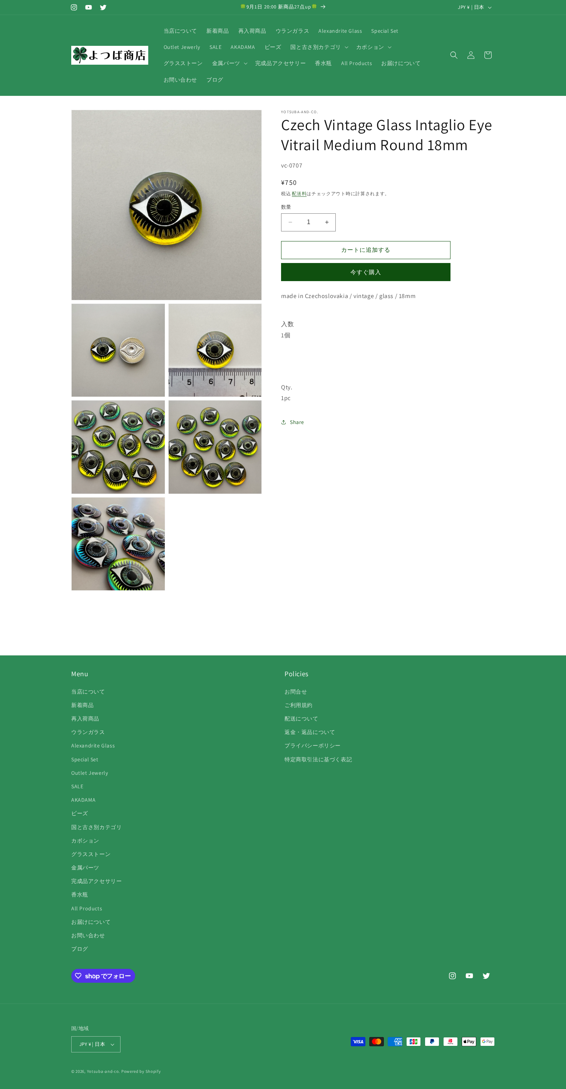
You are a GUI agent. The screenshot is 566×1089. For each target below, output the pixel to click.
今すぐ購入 (365, 271)
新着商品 (82, 705)
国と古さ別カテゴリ (96, 827)
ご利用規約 (299, 705)
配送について (301, 718)
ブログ (79, 948)
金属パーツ (85, 867)
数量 (286, 207)
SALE (77, 786)
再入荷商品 (85, 718)
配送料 (299, 193)
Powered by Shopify (141, 1071)
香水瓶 (79, 894)
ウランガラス (88, 732)
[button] (318, 47)
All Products (86, 908)
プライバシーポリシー (313, 745)
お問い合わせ (88, 935)
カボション (85, 840)
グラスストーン (91, 854)
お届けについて (91, 921)
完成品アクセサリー (96, 881)
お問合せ (296, 691)
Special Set (85, 759)
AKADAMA (83, 799)
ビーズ (79, 813)
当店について (88, 691)
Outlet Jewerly (89, 772)
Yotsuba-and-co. (104, 1071)
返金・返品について (310, 732)
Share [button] (297, 421)
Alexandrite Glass (93, 745)
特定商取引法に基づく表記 (318, 759)
